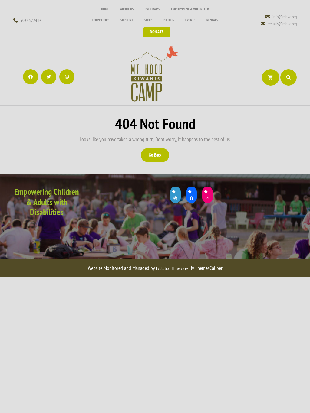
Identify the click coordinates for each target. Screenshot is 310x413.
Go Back (158, 157)
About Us (127, 9)
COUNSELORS (100, 20)
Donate (157, 31)
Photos (168, 20)
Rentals (212, 20)
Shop (148, 20)
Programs (152, 9)
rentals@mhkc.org (282, 24)
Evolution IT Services (172, 268)
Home (105, 9)
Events (190, 20)
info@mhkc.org (284, 17)
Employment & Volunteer (190, 9)
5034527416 (30, 20)
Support (126, 20)
